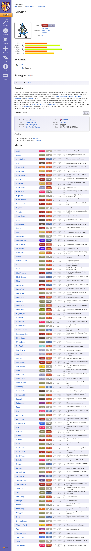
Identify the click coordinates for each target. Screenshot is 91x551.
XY (23, 6)
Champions (41, 6)
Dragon (42, 240)
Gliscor (42, 104)
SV (34, 6)
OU (43, 36)
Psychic (42, 151)
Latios (57, 96)
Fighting (45, 25)
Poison (42, 403)
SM (27, 6)
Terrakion (17, 98)
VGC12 (30, 83)
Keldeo (70, 96)
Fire (42, 167)
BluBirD (36, 138)
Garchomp (77, 96)
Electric (42, 366)
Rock (42, 447)
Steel (51, 25)
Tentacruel (35, 104)
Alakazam (63, 96)
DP (15, 6)
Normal (42, 155)
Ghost (42, 476)
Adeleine (37, 140)
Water (42, 423)
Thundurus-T (29, 98)
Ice (42, 346)
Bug (42, 309)
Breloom (26, 106)
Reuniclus (52, 104)
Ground (42, 171)
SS (31, 6)
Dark (42, 163)
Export (86, 113)
